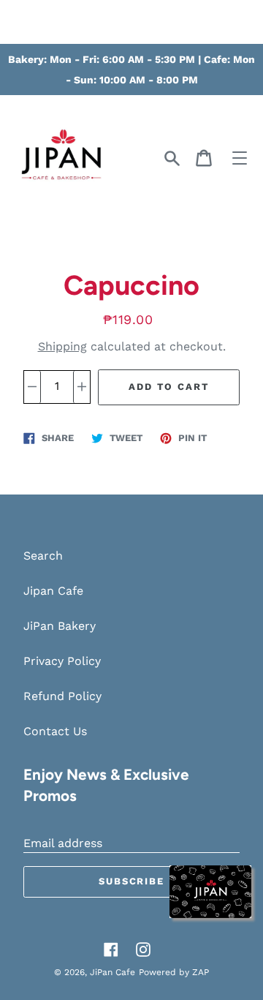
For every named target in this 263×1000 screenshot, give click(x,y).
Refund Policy (62, 696)
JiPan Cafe (112, 972)
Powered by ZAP (174, 972)
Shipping (62, 346)
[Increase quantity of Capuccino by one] (81, 387)
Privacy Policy (62, 661)
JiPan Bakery (59, 626)
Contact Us (55, 731)
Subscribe (132, 881)
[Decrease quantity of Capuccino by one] (32, 387)
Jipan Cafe (53, 591)
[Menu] (240, 158)
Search (43, 556)
